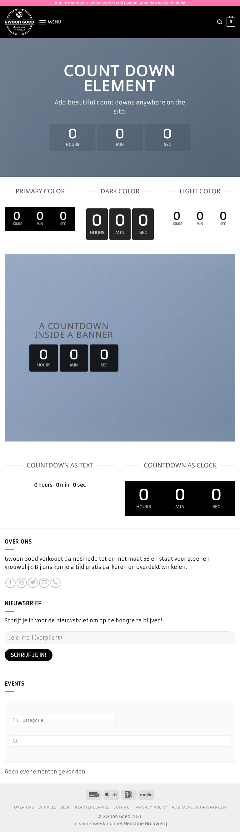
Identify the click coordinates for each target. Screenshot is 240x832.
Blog (66, 807)
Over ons (24, 807)
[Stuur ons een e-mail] (44, 583)
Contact (122, 807)
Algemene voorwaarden (199, 807)
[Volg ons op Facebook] (10, 583)
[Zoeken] (219, 22)
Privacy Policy (151, 807)
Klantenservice (92, 807)
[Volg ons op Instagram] (22, 583)
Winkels (47, 807)
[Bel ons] (55, 583)
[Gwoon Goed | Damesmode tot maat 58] (19, 22)
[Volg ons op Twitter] (33, 583)
